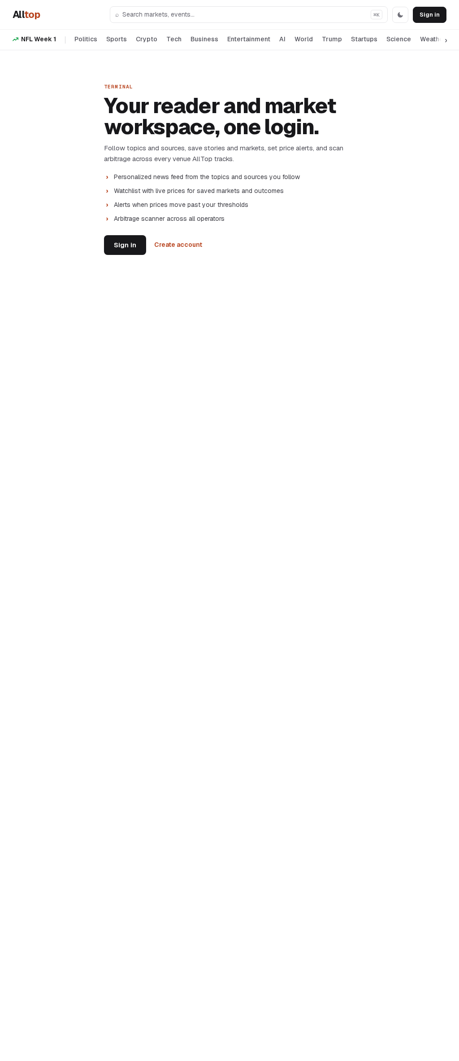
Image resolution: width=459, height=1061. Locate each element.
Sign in (430, 14)
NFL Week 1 (38, 39)
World (303, 39)
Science (398, 39)
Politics (85, 39)
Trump (332, 39)
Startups (364, 39)
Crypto (146, 39)
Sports (116, 39)
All (26, 14)
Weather (433, 39)
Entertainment (248, 39)
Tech (174, 39)
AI (282, 39)
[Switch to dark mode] (400, 15)
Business (204, 39)
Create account (178, 245)
